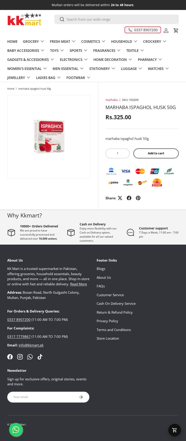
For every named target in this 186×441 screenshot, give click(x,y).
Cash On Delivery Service (116, 303)
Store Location (108, 338)
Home (10, 88)
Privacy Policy (107, 321)
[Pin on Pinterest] (138, 198)
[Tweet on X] (120, 198)
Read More (78, 284)
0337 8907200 (19, 319)
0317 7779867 (19, 336)
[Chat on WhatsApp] (16, 429)
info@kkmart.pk (31, 345)
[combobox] (116, 19)
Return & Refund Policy (115, 312)
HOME (12, 41)
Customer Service (110, 295)
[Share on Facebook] (129, 198)
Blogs (101, 268)
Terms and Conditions (114, 329)
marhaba (111, 100)
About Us (104, 277)
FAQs (101, 286)
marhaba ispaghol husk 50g (34, 88)
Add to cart (156, 153)
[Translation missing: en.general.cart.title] (174, 430)
